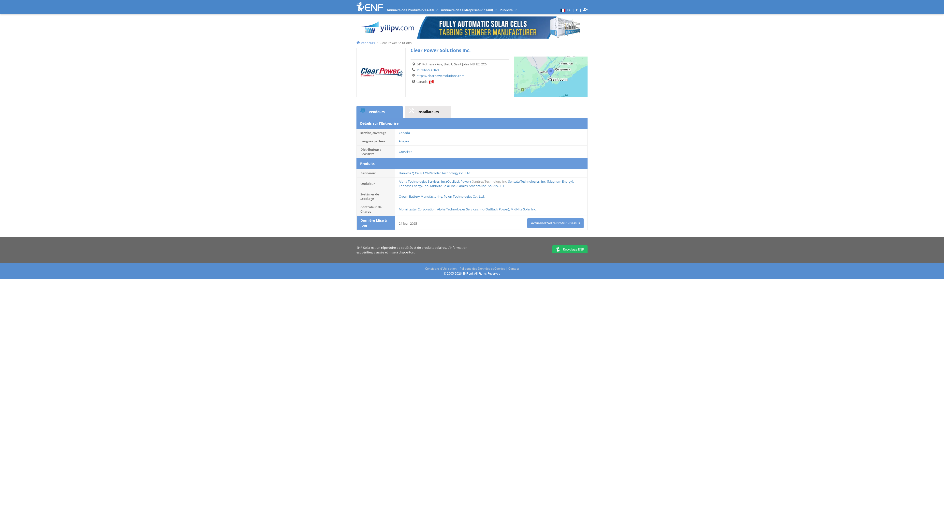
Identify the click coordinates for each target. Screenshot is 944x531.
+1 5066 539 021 (427, 70)
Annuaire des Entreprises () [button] (467, 10)
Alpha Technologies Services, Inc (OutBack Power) (435, 181)
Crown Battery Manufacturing (420, 196)
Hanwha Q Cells (410, 173)
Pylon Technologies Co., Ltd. (464, 196)
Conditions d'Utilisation (441, 268)
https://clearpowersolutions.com (440, 76)
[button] (564, 10)
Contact (513, 268)
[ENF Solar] (369, 6)
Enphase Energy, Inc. (414, 186)
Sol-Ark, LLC (496, 186)
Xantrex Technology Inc (489, 181)
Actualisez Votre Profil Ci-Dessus (555, 223)
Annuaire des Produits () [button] (410, 10)
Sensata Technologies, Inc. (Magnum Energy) (540, 181)
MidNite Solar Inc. (443, 186)
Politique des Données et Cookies (482, 268)
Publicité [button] (507, 10)
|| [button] (576, 10)
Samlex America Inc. (472, 186)
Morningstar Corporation (417, 209)
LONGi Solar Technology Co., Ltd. (447, 173)
